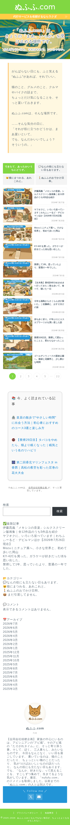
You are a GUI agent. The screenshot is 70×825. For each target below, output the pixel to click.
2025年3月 (10, 688)
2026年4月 (10, 635)
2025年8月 (10, 668)
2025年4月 (10, 684)
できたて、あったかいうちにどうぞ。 (19, 168)
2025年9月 (10, 664)
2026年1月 (10, 648)
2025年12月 (11, 652)
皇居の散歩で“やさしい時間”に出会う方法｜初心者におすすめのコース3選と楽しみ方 (35, 423)
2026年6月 (10, 627)
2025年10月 (11, 660)
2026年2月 (10, 644)
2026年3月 (10, 640)
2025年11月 (11, 656)
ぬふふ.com (35, 6)
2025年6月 (10, 676)
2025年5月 (10, 680)
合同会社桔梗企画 (38, 487)
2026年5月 (10, 631)
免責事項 (49, 813)
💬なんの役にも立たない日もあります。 (51, 168)
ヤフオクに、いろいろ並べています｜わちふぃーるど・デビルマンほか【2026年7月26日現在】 (34, 540)
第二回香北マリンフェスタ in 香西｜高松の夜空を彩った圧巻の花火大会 (35, 467)
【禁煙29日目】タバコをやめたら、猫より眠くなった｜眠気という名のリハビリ (35, 445)
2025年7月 (10, 672)
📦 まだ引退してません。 (21, 594)
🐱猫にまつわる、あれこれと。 (19, 179)
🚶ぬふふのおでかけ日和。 (51, 179)
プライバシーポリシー (27, 813)
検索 (6, 504)
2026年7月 (10, 623)
